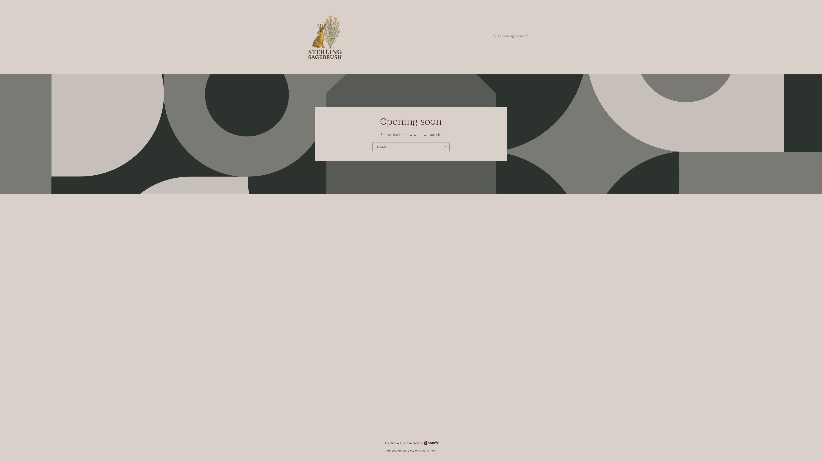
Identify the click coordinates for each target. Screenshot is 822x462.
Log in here (428, 450)
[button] (510, 36)
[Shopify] (431, 442)
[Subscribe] (444, 147)
